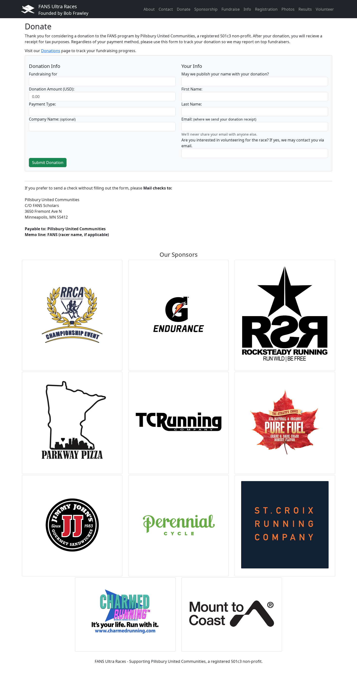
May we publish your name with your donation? (225, 74)
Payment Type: (42, 104)
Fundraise (230, 9)
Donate (183, 9)
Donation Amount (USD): (51, 89)
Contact (166, 9)
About (149, 9)
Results (305, 9)
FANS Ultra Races (63, 9)
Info (247, 9)
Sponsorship (206, 9)
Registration (266, 9)
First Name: (191, 89)
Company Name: (52, 119)
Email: (218, 119)
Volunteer (325, 9)
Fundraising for (43, 74)
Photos (288, 9)
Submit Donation (47, 162)
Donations (50, 50)
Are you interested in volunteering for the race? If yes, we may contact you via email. (252, 142)
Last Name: (191, 104)
